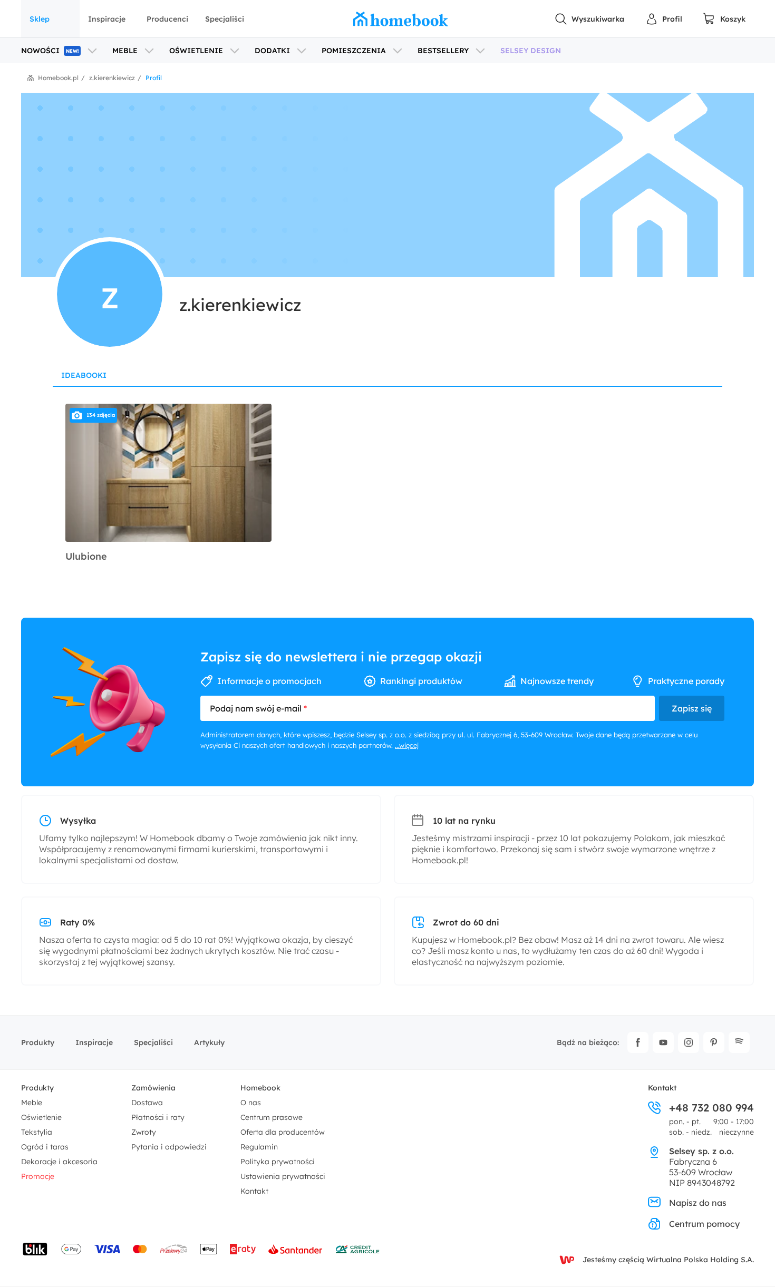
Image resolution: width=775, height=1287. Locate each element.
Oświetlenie (41, 1117)
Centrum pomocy (704, 1223)
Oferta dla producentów (282, 1132)
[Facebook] (637, 1042)
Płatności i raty (158, 1117)
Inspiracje (106, 19)
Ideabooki (83, 375)
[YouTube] (663, 1042)
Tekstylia (36, 1132)
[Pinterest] (713, 1042)
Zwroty (143, 1132)
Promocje (37, 1176)
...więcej (407, 745)
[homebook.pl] (400, 19)
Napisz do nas (697, 1202)
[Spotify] (739, 1042)
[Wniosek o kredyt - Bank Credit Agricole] (357, 1249)
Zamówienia (153, 1088)
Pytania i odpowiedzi (169, 1147)
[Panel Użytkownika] (664, 19)
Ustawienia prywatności (282, 1176)
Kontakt (254, 1191)
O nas (250, 1102)
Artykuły (209, 1042)
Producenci (167, 19)
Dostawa (147, 1102)
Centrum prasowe (271, 1117)
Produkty (37, 1042)
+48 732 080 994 (711, 1107)
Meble (31, 1102)
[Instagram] (688, 1042)
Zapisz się (692, 708)
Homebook (260, 1088)
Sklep (40, 19)
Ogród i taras (45, 1147)
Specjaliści (224, 19)
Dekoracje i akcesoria (59, 1161)
